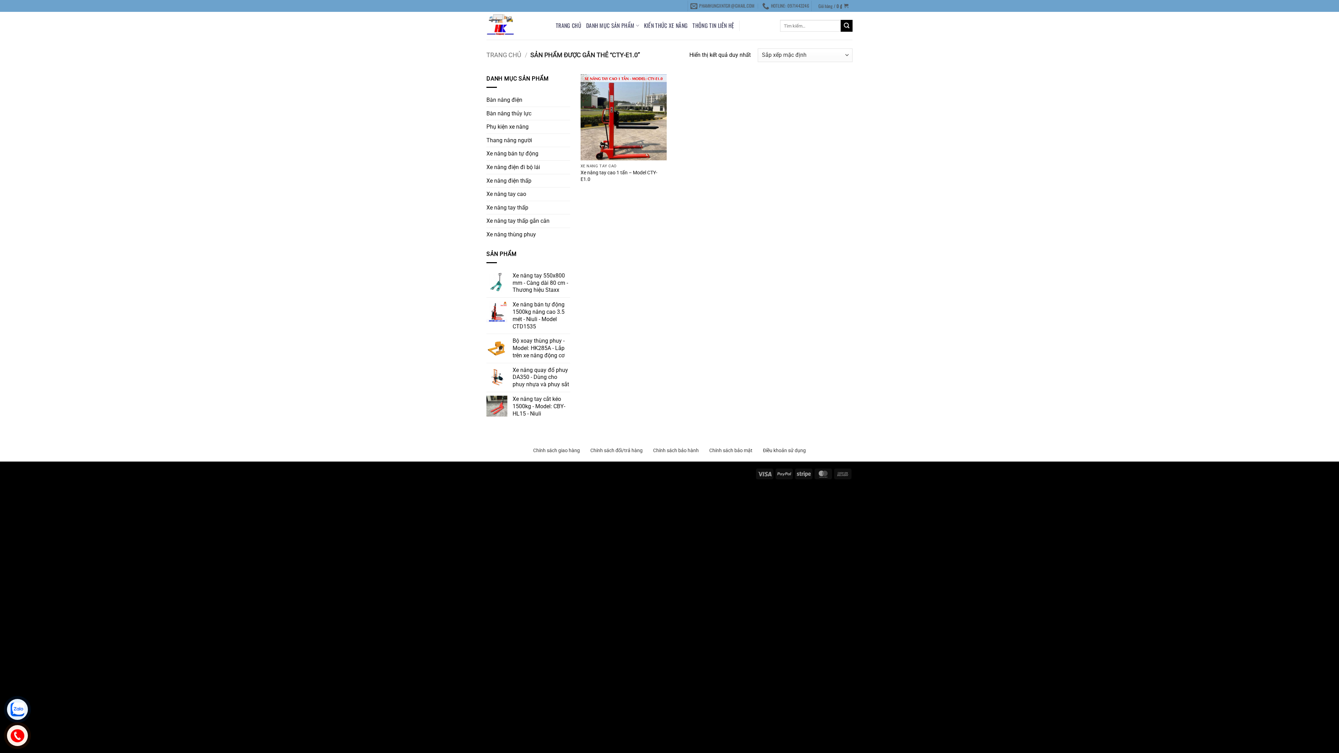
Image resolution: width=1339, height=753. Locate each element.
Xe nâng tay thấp (507, 207)
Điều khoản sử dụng (784, 450)
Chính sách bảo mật (730, 450)
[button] (834, 6)
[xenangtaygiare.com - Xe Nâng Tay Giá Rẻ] (515, 26)
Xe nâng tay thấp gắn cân (518, 221)
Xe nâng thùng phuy (511, 234)
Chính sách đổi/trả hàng (616, 450)
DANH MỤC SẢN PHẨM (610, 25)
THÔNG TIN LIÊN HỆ (713, 25)
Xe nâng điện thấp (508, 180)
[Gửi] (847, 26)
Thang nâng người (509, 140)
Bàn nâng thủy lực (508, 113)
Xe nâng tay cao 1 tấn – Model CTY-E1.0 (619, 176)
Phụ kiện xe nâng (507, 126)
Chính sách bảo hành (676, 450)
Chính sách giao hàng (556, 450)
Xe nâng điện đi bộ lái (513, 167)
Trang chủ (568, 25)
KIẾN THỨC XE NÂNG (666, 25)
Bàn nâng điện (504, 100)
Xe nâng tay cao (506, 194)
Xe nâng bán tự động (512, 153)
